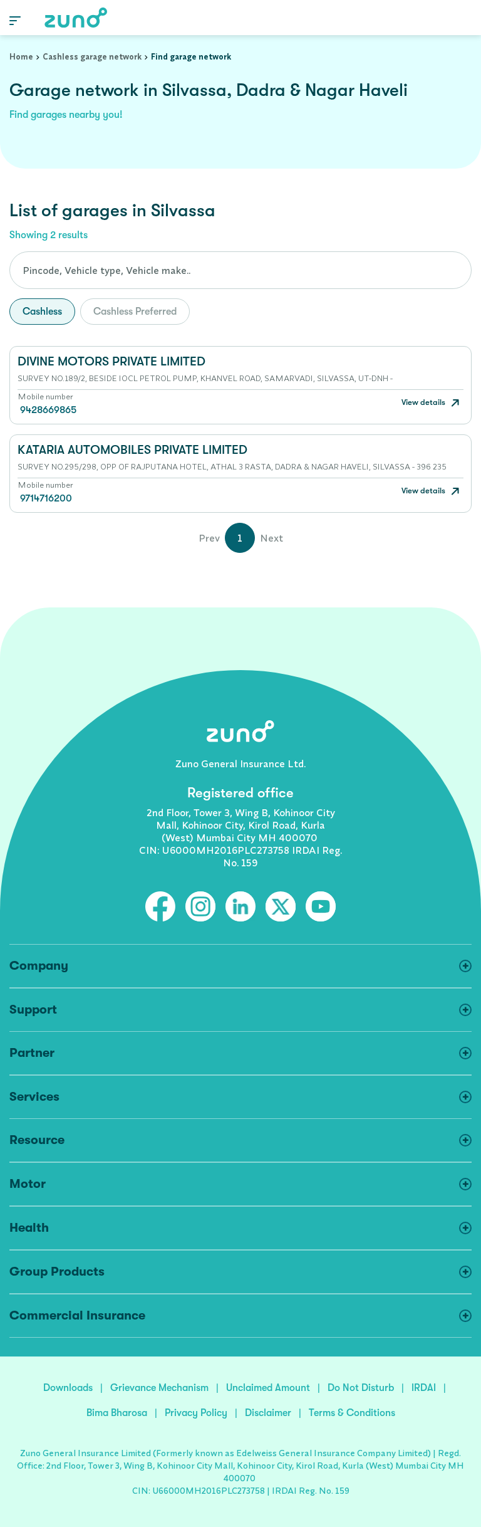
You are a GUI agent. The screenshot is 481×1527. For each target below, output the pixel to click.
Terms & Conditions (352, 1413)
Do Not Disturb (361, 1387)
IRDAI (423, 1387)
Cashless (42, 311)
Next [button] (271, 538)
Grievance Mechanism (159, 1387)
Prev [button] (209, 538)
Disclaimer (268, 1413)
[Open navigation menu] (15, 19)
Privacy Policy (196, 1413)
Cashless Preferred (135, 311)
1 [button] (239, 538)
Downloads (68, 1387)
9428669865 (48, 410)
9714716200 (46, 498)
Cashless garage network (92, 56)
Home (21, 56)
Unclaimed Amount (268, 1387)
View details (424, 402)
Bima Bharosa (116, 1413)
